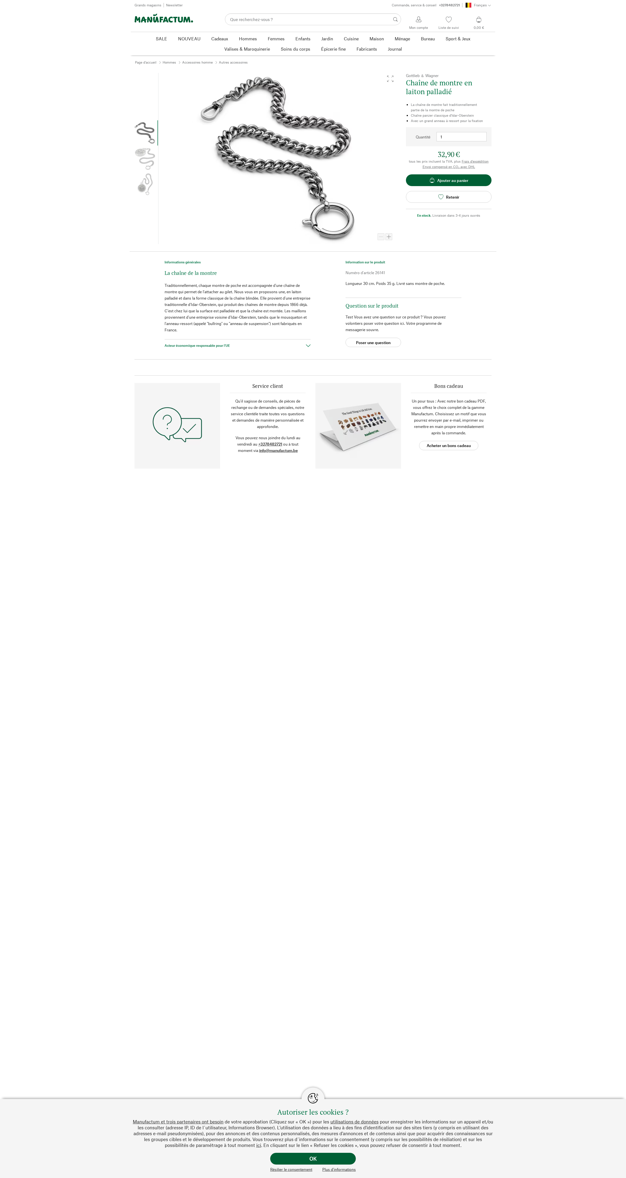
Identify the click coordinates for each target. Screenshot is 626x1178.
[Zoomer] (388, 236)
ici (258, 1145)
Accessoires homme (197, 62)
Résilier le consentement (291, 1169)
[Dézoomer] (381, 236)
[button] (390, 79)
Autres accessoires (233, 62)
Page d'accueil (145, 62)
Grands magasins (147, 5)
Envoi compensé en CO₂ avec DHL (449, 167)
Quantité (423, 137)
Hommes (169, 62)
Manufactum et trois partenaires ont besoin (178, 1121)
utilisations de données (354, 1121)
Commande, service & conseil (426, 5)
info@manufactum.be (278, 450)
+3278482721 (270, 444)
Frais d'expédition (475, 161)
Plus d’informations (339, 1169)
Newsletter (174, 5)
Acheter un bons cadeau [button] (449, 445)
